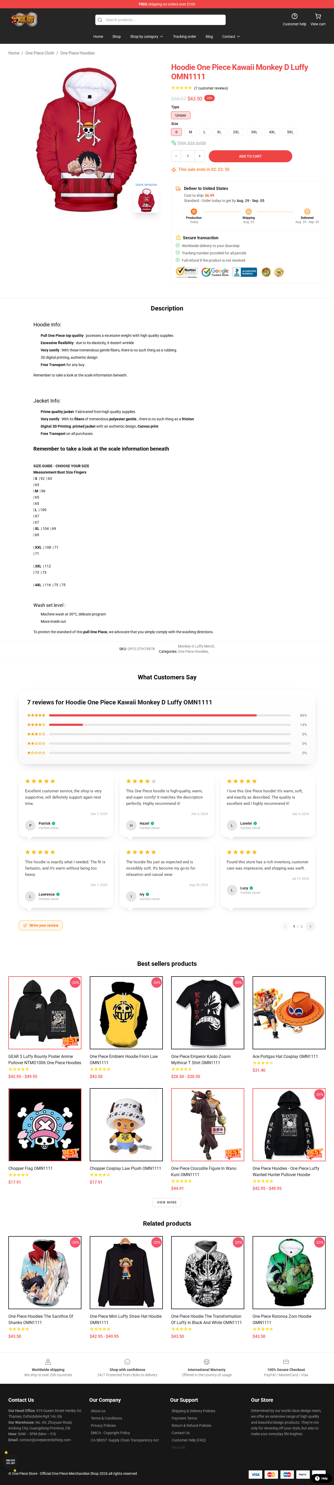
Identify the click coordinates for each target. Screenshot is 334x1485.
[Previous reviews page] (285, 926)
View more (167, 1202)
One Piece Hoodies (77, 53)
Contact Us (181, 1433)
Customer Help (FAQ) (189, 1440)
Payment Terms (184, 1418)
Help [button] (324, 1478)
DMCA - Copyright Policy (110, 1433)
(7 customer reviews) (211, 88)
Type (175, 107)
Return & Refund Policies (191, 1425)
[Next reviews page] (310, 926)
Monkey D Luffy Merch (196, 646)
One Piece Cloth (39, 53)
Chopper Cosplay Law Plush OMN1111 (125, 1168)
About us (98, 1411)
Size (174, 124)
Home (13, 53)
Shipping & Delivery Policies (193, 1411)
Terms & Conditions (106, 1418)
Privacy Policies (103, 1425)
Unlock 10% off (10, 1462)
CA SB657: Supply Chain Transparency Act (125, 1440)
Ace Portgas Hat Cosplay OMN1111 (285, 1056)
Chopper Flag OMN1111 (30, 1168)
